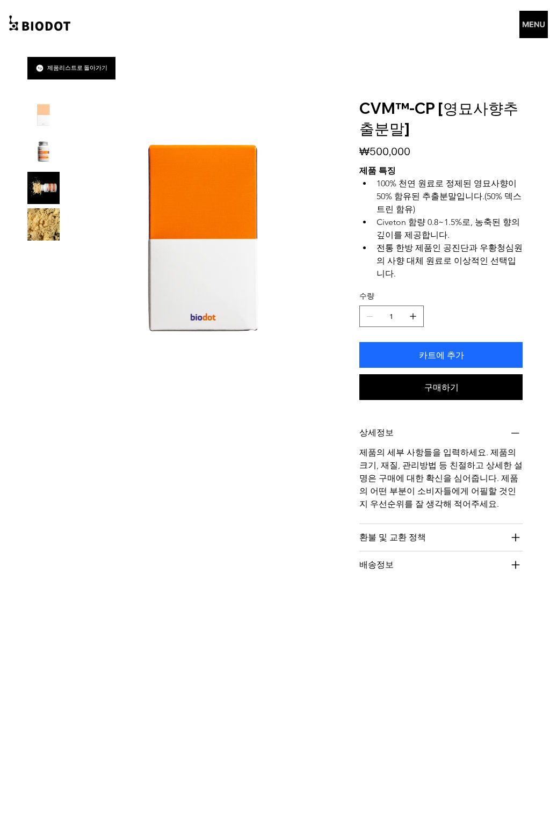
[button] (533, 24)
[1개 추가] (413, 316)
